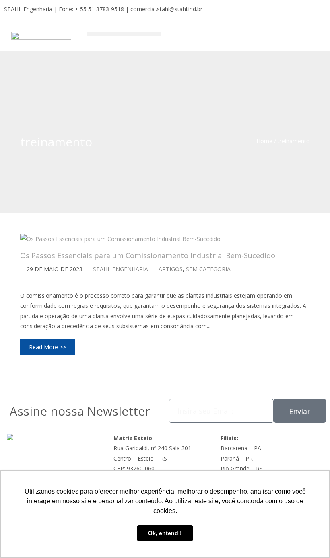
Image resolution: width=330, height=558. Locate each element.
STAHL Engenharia (120, 269)
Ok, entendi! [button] (165, 533)
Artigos (171, 269)
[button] (124, 34)
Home (264, 141)
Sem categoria (208, 269)
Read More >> (47, 347)
